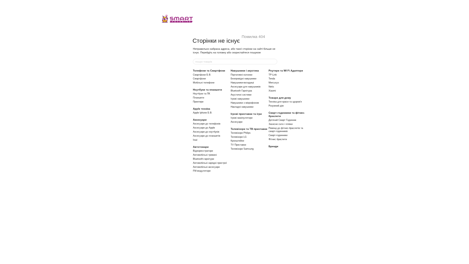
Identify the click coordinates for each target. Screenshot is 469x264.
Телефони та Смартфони (209, 70)
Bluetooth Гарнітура (241, 90)
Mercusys (274, 82)
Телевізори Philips (241, 132)
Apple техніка (201, 108)
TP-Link (273, 74)
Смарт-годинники (278, 135)
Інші (195, 139)
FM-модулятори (202, 170)
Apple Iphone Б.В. (202, 112)
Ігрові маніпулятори (241, 117)
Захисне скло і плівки (281, 124)
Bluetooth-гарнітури (203, 158)
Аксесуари (200, 119)
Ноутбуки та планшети (207, 89)
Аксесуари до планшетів (206, 135)
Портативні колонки (241, 74)
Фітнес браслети (278, 139)
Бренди (273, 146)
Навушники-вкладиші (242, 82)
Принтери (198, 101)
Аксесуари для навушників (246, 86)
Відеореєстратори (203, 150)
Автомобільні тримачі (205, 154)
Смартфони (199, 78)
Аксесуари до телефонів (206, 123)
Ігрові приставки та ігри (246, 113)
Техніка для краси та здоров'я (285, 101)
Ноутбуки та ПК (201, 93)
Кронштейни (237, 140)
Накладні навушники (242, 106)
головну (221, 52)
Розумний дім (276, 105)
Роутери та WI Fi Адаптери (286, 70)
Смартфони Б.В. (202, 74)
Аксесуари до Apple (204, 127)
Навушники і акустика (245, 70)
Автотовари (201, 146)
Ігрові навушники (240, 98)
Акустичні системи (241, 94)
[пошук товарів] (274, 61)
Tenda (272, 78)
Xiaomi (272, 90)
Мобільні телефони (203, 82)
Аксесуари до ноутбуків (206, 131)
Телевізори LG (239, 136)
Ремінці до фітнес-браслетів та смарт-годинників (286, 130)
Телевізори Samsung (242, 148)
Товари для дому (280, 97)
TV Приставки (238, 144)
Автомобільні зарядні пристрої (210, 163)
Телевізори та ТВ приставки (249, 128)
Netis (271, 86)
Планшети (198, 97)
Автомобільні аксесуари (206, 167)
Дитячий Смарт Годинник (282, 120)
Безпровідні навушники (243, 78)
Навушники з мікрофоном (245, 102)
